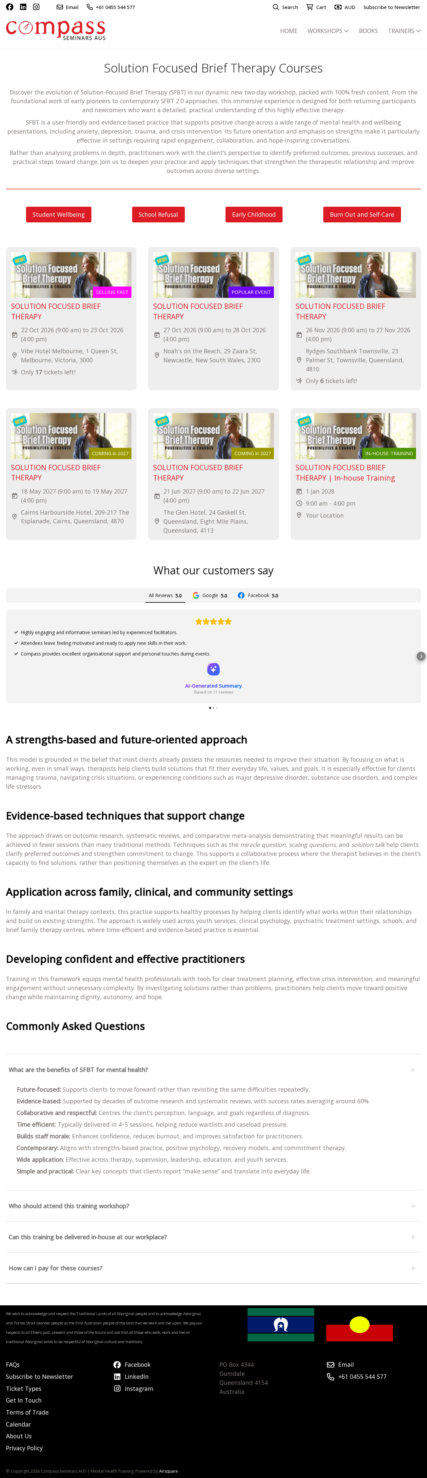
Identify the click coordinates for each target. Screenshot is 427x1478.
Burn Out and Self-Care (362, 214)
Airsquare (168, 1471)
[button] (5, 656)
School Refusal (158, 214)
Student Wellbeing (59, 214)
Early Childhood (254, 214)
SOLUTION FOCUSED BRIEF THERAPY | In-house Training (345, 473)
